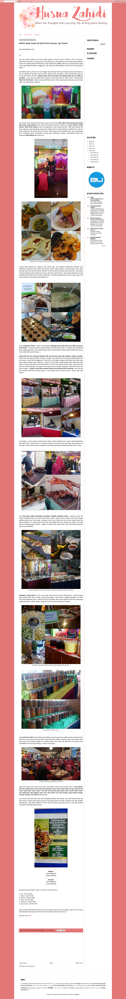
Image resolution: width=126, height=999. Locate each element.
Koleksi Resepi (28, 34)
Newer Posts (23, 963)
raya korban (44, 988)
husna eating (50, 985)
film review (90, 983)
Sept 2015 (94, 159)
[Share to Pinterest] (64, 930)
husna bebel (43, 985)
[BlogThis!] (59, 930)
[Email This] (57, 930)
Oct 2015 (93, 157)
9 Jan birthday (24, 983)
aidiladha (37, 983)
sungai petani (97, 988)
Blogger (77, 994)
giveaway (29, 985)
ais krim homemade (45, 983)
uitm (28, 990)
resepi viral (66, 988)
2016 (90, 148)
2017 (90, 146)
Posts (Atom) (31, 966)
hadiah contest (36, 985)
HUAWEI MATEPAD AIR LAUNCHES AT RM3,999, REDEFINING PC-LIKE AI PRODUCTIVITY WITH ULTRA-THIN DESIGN (97, 212)
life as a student (86, 985)
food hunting (98, 983)
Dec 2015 (94, 152)
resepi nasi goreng (58, 988)
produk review (36, 988)
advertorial (32, 983)
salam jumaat (79, 988)
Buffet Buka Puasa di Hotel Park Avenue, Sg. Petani (43, 43)
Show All (103, 246)
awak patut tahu (60, 983)
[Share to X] (61, 930)
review (72, 988)
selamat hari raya (89, 988)
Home (20, 34)
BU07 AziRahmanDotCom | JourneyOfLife (96, 199)
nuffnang (23, 988)
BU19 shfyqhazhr (95, 218)
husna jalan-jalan (59, 985)
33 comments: (50, 930)
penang (29, 988)
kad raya (75, 985)
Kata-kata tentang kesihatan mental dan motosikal (96, 233)
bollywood (84, 983)
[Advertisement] (51, 948)
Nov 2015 (94, 155)
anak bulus (53, 983)
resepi (50, 987)
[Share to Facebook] (63, 930)
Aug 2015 (94, 162)
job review (69, 985)
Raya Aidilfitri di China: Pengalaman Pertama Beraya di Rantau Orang (96, 242)
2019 (90, 144)
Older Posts (79, 963)
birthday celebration (70, 983)
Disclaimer (37, 34)
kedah (79, 985)
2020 (90, 141)
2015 (90, 150)
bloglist (78, 983)
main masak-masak (99, 985)
